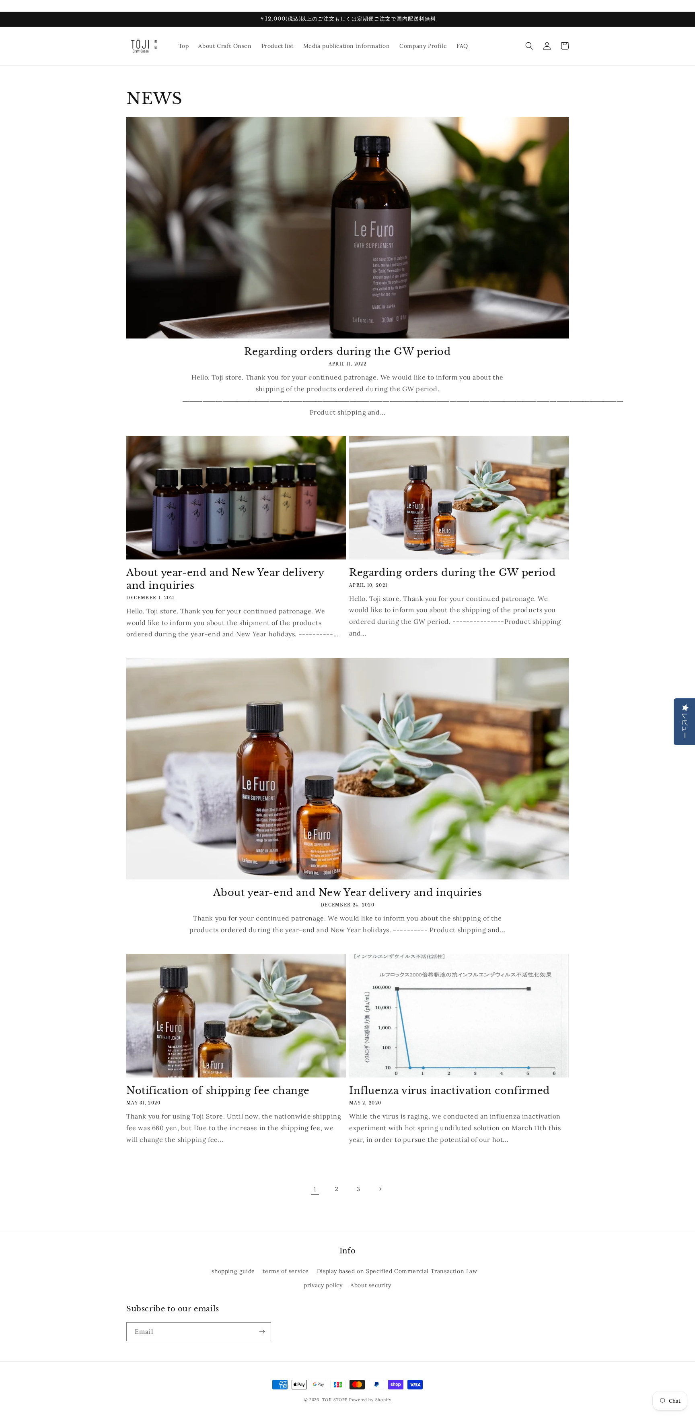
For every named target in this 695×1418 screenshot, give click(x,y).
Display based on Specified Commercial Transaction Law (397, 1271)
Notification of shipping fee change (218, 1090)
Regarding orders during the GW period (347, 351)
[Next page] (380, 1189)
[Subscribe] (262, 1331)
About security (370, 1285)
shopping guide (233, 1271)
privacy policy (323, 1285)
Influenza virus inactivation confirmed (449, 1090)
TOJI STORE (335, 1399)
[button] (529, 46)
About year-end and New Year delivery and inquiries (225, 579)
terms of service (286, 1271)
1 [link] (315, 1189)
